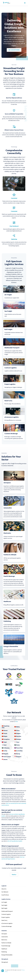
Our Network (4, 892)
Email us (14, 874)
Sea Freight (4, 905)
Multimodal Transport (7, 911)
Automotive (4, 937)
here (16, 721)
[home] (6, 3)
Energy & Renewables (6, 955)
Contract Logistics (6, 914)
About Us (3, 889)
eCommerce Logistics (6, 923)
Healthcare (4, 949)
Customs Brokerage (6, 926)
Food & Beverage (5, 946)
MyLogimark (4, 962)
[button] (25, 3)
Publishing (4, 952)
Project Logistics (5, 917)
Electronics (4, 940)
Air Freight (4, 902)
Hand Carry (4, 920)
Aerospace (4, 933)
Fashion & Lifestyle (6, 943)
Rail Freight (4, 908)
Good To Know (5, 895)
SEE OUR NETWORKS (14, 50)
